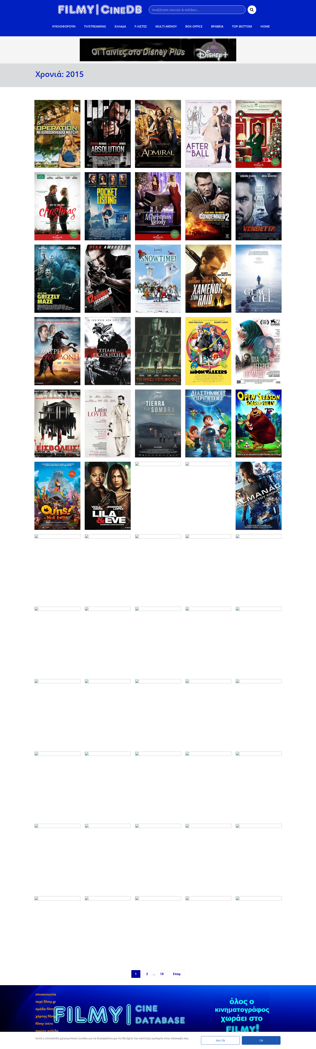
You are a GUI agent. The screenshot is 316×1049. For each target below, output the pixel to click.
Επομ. (177, 974)
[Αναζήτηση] (252, 9)
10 (162, 974)
